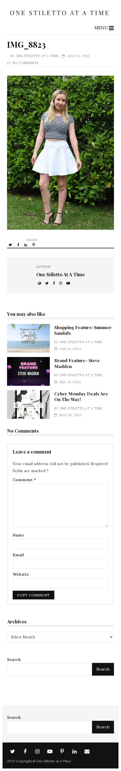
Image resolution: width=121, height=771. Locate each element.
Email (18, 554)
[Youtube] (49, 751)
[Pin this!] (34, 245)
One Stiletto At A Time (37, 56)
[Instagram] (37, 751)
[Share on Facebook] (18, 245)
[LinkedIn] (74, 751)
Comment (24, 479)
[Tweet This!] (11, 245)
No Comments (25, 63)
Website (21, 574)
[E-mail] (87, 751)
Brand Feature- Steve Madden (28, 371)
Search (14, 659)
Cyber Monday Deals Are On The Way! (28, 404)
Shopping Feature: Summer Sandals (28, 338)
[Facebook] (25, 751)
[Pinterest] (62, 751)
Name (18, 535)
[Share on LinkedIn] (26, 245)
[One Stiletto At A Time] (60, 17)
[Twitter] (12, 751)
